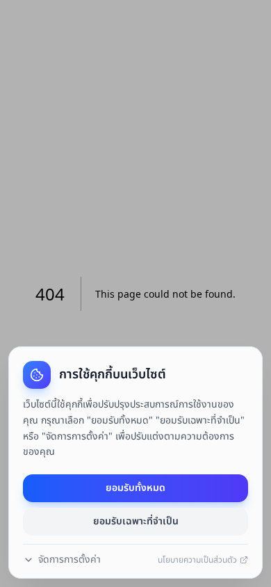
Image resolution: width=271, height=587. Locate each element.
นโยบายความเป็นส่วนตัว (197, 559)
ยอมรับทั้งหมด (135, 488)
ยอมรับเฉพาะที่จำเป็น (136, 521)
